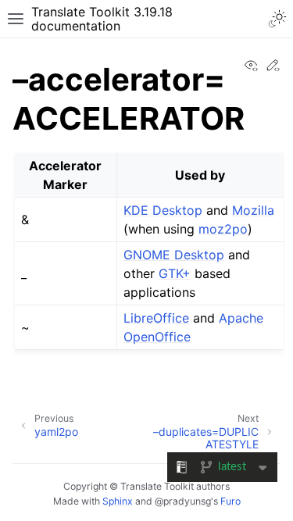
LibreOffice (156, 318)
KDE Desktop (162, 210)
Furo (230, 501)
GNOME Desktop (173, 254)
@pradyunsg (183, 501)
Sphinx (117, 501)
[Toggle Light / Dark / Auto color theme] (277, 18)
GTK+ (175, 273)
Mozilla (253, 210)
